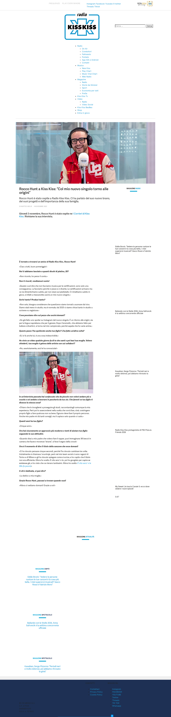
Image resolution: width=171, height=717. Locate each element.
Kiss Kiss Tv (82, 96)
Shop (79, 110)
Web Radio (86, 76)
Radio (79, 46)
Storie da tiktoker (89, 85)
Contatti (85, 62)
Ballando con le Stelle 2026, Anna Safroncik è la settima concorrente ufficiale (133, 312)
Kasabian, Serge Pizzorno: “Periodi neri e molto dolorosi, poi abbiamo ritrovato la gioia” (132, 373)
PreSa (84, 93)
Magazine (81, 79)
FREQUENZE (54, 3)
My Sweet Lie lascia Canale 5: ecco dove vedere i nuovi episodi (132, 487)
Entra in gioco (83, 113)
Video (79, 99)
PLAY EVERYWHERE (71, 3)
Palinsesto (86, 54)
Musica (80, 65)
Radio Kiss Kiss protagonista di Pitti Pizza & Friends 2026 (133, 431)
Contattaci (94, 689)
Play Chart (86, 71)
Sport (84, 88)
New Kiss (86, 68)
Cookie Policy (96, 694)
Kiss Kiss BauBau (84, 107)
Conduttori (87, 51)
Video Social (87, 104)
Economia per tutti (90, 90)
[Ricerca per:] (130, 25)
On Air (84, 49)
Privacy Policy (96, 692)
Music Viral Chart (89, 74)
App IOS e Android (90, 60)
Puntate (85, 57)
